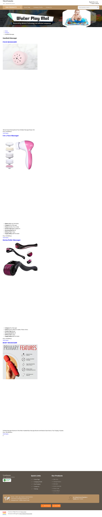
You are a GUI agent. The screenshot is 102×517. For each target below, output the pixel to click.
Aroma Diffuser (56, 490)
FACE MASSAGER (10, 42)
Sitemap (36, 489)
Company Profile (38, 7)
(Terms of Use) (23, 511)
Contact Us (49, 7)
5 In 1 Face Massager (11, 136)
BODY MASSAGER (10, 343)
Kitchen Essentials (57, 486)
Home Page (27, 7)
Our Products (11, 7)
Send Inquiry (5, 133)
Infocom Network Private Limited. (25, 513)
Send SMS (57, 506)
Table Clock (55, 479)
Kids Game (55, 484)
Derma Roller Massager (12, 240)
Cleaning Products (57, 481)
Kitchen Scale (56, 488)
